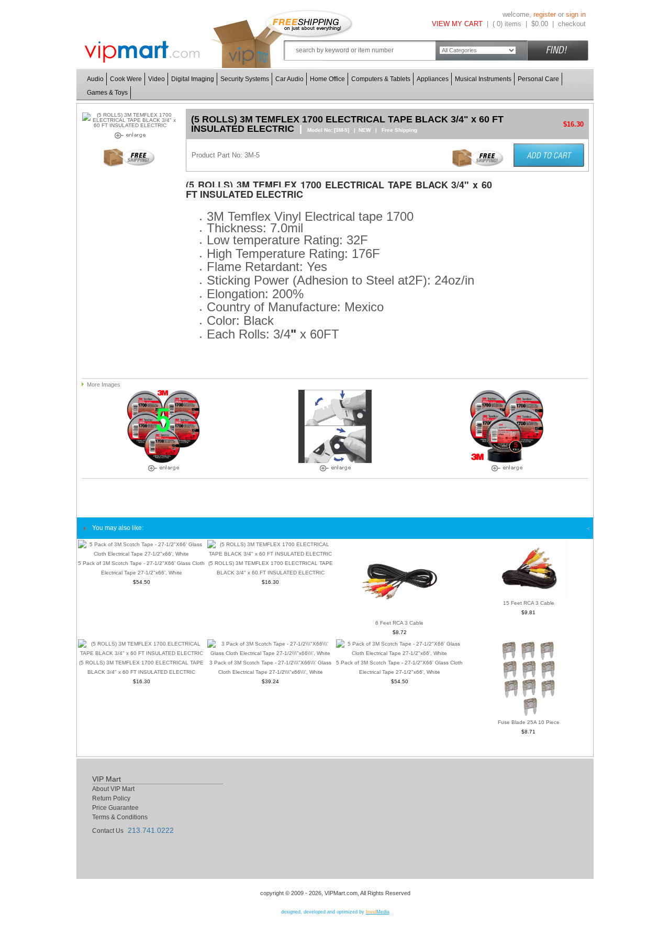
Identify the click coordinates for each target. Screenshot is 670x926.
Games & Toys (107, 92)
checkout (572, 24)
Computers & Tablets (380, 79)
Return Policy (111, 798)
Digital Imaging (192, 79)
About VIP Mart (113, 789)
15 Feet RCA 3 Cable (528, 603)
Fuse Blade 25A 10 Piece (529, 722)
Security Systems (244, 79)
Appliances (433, 79)
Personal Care (538, 79)
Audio (95, 79)
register (544, 14)
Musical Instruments (483, 79)
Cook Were (126, 79)
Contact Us (108, 830)
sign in (576, 14)
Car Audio (289, 79)
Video (156, 79)
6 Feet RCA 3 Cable (399, 623)
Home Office (327, 79)
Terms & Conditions (120, 817)
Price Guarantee (115, 807)
